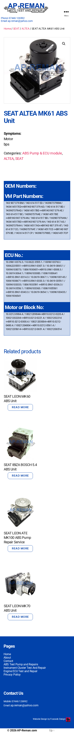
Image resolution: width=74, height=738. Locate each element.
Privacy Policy (12, 674)
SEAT (16, 28)
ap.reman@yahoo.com (20, 21)
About (7, 657)
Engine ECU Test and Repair (20, 671)
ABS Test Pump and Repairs (21, 664)
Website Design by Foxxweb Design (49, 719)
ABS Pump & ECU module (42, 153)
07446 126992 (17, 18)
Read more (20, 407)
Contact (8, 661)
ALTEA (25, 28)
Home (7, 28)
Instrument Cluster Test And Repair (25, 667)
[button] (64, 43)
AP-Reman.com (27, 730)
